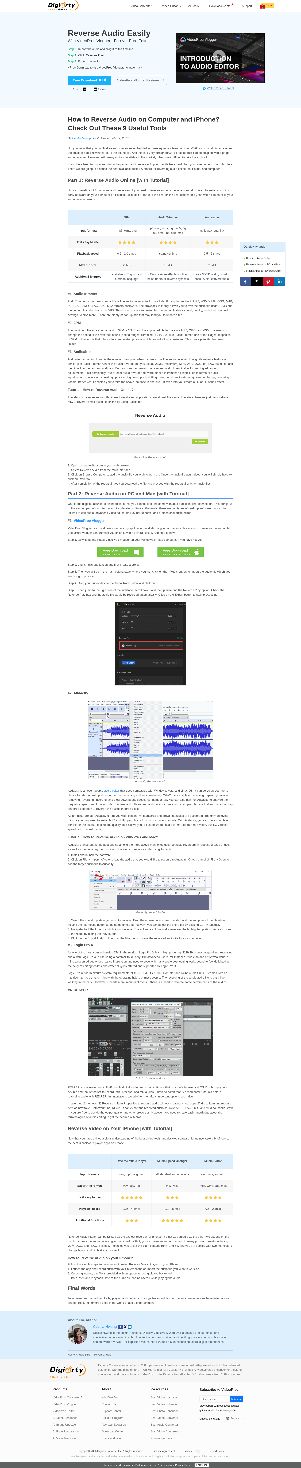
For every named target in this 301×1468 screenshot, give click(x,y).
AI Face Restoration (66, 1431)
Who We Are (110, 1397)
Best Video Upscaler (163, 1397)
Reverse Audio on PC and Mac (263, 264)
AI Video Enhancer (65, 1418)
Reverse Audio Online (258, 258)
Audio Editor (84, 1354)
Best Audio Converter (164, 1424)
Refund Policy (216, 1451)
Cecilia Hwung (81, 138)
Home (71, 1354)
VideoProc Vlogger (89, 521)
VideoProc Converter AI (68, 1397)
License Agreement (164, 1451)
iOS (89, 89)
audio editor (111, 790)
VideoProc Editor (64, 1411)
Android (102, 89)
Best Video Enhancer (164, 1404)
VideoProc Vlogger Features (138, 80)
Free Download (85, 80)
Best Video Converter (164, 1418)
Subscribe (236, 1399)
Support (247, 6)
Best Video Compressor (166, 1431)
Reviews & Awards (114, 1424)
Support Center (111, 1411)
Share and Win (111, 1438)
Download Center (220, 6)
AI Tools (193, 6)
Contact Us (109, 1404)
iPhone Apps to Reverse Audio (263, 270)
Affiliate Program (112, 1418)
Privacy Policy (191, 1451)
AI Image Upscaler (65, 1424)
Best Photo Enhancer (164, 1411)
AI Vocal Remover (64, 1438)
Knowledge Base (161, 1438)
